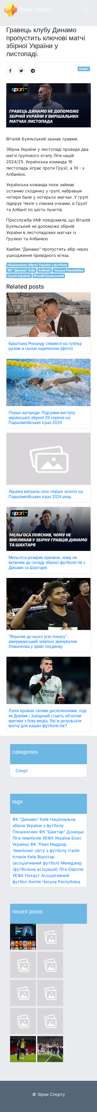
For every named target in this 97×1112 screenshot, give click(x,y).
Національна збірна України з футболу (37, 265)
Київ (31, 856)
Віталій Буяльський (49, 276)
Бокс (76, 838)
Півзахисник (25, 831)
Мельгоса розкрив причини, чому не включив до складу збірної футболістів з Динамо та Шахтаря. (47, 562)
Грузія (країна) (19, 276)
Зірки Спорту (35, 9)
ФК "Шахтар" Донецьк (61, 831)
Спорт (22, 770)
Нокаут (32, 875)
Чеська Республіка (61, 881)
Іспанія (19, 856)
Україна (62, 838)
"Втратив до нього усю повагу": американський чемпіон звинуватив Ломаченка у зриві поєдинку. (43, 641)
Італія (73, 850)
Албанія (44, 270)
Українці (20, 844)
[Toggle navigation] (85, 10)
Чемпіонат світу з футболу (39, 850)
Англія (34, 881)
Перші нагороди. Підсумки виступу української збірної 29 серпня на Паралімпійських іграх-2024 (42, 418)
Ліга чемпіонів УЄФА (33, 838)
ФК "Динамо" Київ (30, 819)
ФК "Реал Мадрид (48, 844)
